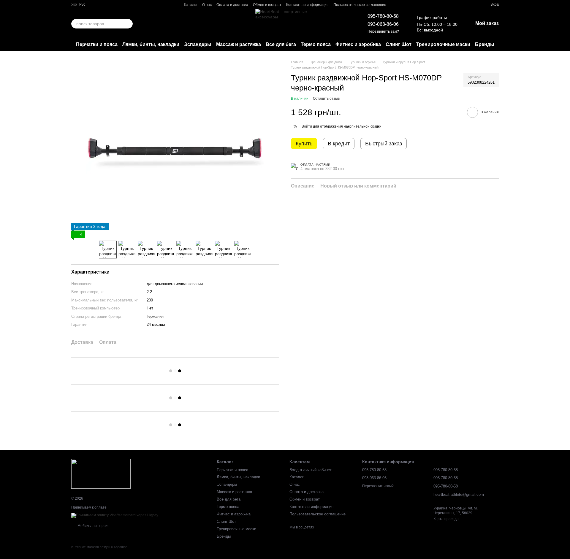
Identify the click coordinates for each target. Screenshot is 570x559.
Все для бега (281, 44)
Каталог (190, 5)
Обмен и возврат (267, 5)
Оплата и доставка (232, 5)
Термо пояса (316, 44)
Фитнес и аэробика (358, 44)
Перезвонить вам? (383, 31)
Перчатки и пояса (97, 44)
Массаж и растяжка (238, 44)
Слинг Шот (398, 44)
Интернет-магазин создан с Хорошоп (99, 547)
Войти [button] (307, 126)
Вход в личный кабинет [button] (310, 470)
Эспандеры (197, 44)
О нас (207, 5)
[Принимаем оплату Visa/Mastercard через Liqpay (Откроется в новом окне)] (114, 515)
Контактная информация (307, 5)
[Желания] (475, 4)
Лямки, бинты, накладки (150, 44)
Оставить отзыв (326, 98)
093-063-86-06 (383, 24)
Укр (74, 4)
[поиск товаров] (128, 23)
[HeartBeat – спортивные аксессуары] (101, 474)
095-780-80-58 (383, 16)
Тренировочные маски (443, 44)
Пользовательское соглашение (359, 5)
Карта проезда (446, 519)
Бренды (484, 44)
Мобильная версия (93, 526)
